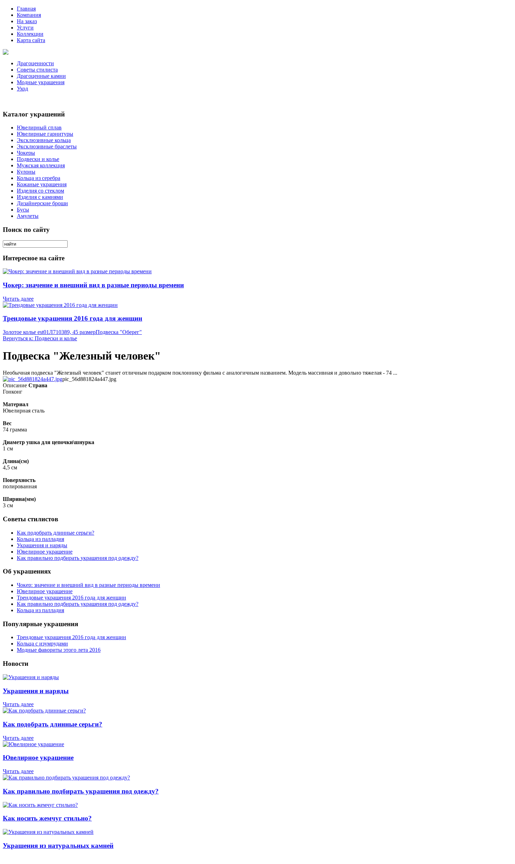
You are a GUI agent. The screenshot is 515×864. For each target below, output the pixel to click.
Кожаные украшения (42, 184)
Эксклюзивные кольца (44, 140)
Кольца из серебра (38, 178)
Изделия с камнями (40, 197)
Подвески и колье (38, 159)
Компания (29, 15)
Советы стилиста (37, 70)
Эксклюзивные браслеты (47, 146)
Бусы (23, 210)
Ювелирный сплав (39, 127)
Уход (22, 89)
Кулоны (26, 172)
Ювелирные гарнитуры (45, 134)
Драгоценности (35, 63)
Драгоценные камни (41, 76)
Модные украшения (40, 82)
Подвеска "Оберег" (119, 332)
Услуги (25, 28)
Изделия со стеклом (40, 191)
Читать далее (18, 299)
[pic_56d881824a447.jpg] (32, 379)
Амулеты (28, 216)
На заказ (27, 21)
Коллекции (30, 34)
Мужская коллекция (41, 165)
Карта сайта (31, 40)
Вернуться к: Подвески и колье (40, 338)
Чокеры (26, 153)
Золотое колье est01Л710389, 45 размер (49, 332)
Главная (26, 9)
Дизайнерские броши (42, 203)
